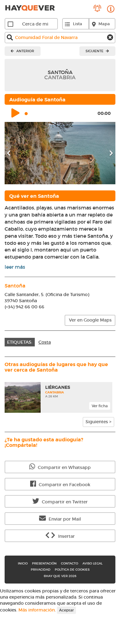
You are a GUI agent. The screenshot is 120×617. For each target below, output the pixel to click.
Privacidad (40, 570)
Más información (36, 610)
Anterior (24, 51)
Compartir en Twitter (64, 502)
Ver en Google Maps (90, 320)
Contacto (69, 563)
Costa (44, 342)
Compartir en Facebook (64, 484)
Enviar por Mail (64, 519)
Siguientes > (98, 421)
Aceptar (66, 610)
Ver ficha (100, 406)
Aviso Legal (92, 563)
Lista (77, 23)
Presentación (44, 563)
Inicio (23, 563)
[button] (13, 153)
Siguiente (95, 51)
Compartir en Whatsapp (64, 467)
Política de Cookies (72, 570)
